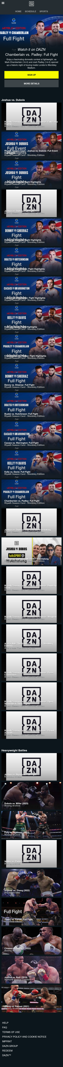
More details (31, 83)
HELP (5, 1022)
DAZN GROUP (10, 1046)
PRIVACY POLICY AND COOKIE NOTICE (24, 1036)
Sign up (31, 74)
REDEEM (7, 1050)
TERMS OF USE (11, 1032)
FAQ (4, 1027)
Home (18, 11)
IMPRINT (7, 1041)
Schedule (30, 11)
